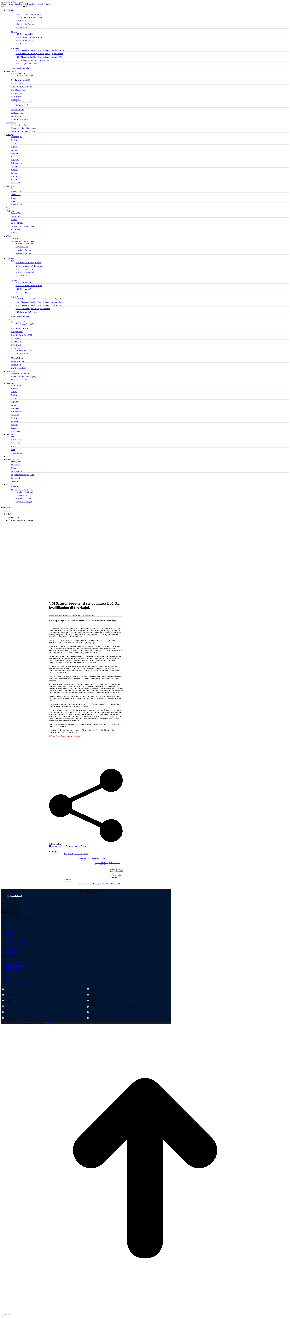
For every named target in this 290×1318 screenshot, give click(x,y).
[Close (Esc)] (2, 1314)
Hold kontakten (11, 972)
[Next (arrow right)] (4, 1316)
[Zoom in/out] (9, 1314)
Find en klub (10, 978)
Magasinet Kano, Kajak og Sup (17, 975)
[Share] (4, 1314)
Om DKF (9, 959)
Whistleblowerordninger (14, 966)
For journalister (11, 929)
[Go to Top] (145, 1312)
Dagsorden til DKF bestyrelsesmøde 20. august (92, 858)
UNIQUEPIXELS (53, 1023)
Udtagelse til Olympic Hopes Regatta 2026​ (76, 854)
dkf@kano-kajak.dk (14, 896)
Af (79, 615)
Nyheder (72, 615)
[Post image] (55, 857)
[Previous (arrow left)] (2, 1316)
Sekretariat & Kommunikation (17, 942)
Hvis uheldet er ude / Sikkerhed (17, 982)
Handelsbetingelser (13, 963)
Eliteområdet (10, 952)
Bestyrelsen (10, 939)
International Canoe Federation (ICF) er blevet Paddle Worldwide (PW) (100, 884)
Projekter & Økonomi (14, 945)
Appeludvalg (10, 933)
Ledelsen (9, 936)
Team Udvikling (12, 948)
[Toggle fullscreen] (6, 1314)
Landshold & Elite (61, 615)
